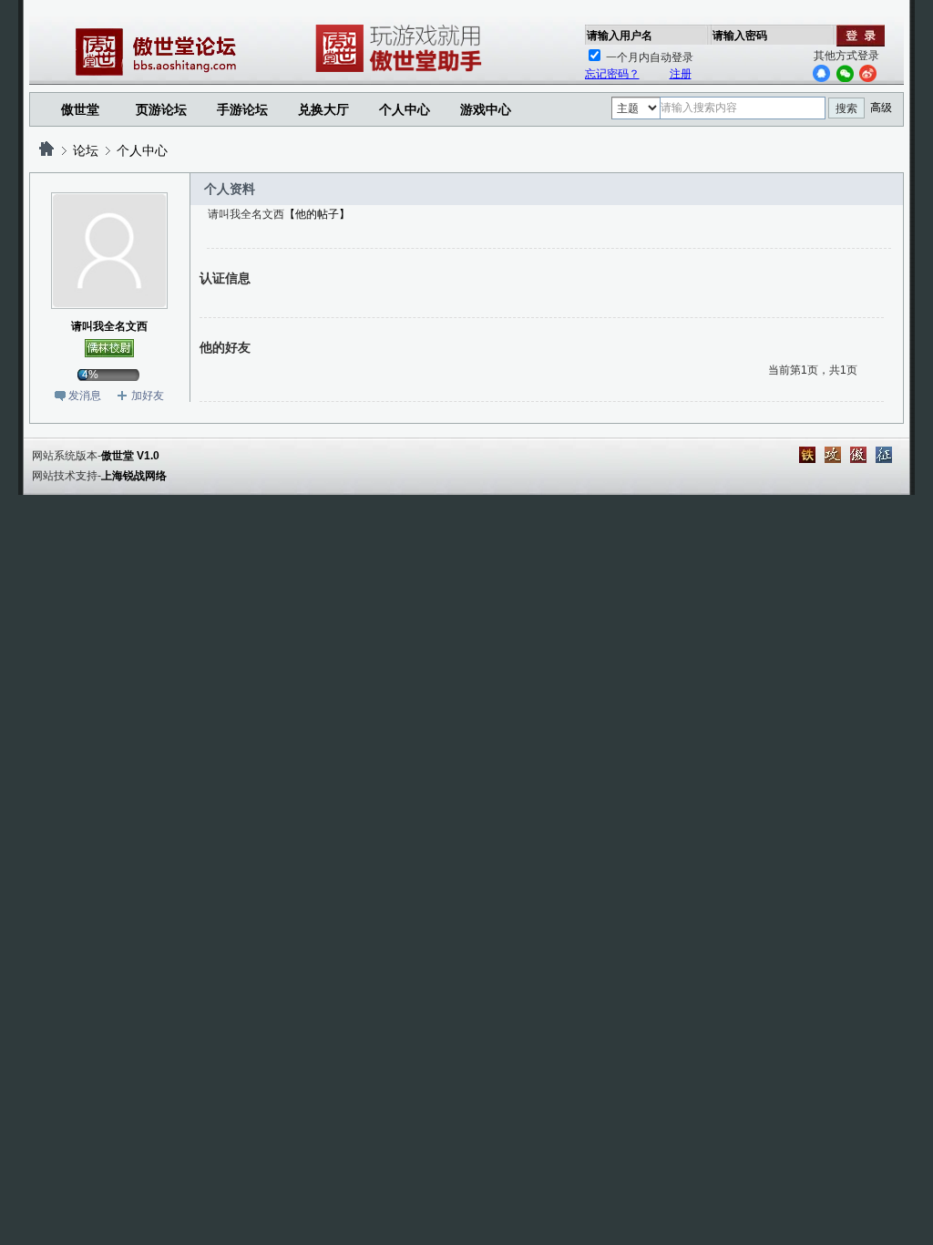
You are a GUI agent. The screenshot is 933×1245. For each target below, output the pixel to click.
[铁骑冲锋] (807, 455)
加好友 (147, 395)
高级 (881, 107)
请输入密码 (740, 35)
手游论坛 (242, 109)
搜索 (846, 108)
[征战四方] (884, 455)
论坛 (85, 150)
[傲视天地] (858, 455)
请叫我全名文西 (109, 326)
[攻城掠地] (833, 455)
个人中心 (142, 150)
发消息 (84, 395)
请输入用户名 (619, 35)
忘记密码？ (612, 73)
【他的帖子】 (317, 214)
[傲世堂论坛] (46, 150)
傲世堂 (80, 109)
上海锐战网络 (134, 475)
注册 (681, 73)
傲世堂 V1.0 (130, 455)
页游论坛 (161, 109)
